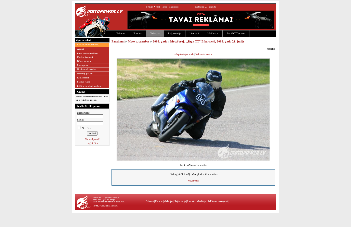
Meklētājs (212, 33)
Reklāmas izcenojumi (218, 201)
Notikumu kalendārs (86, 69)
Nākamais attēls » (203, 54)
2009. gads (160, 41)
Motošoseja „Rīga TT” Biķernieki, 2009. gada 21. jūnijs (207, 41)
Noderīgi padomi (85, 73)
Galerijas (155, 33)
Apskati (80, 49)
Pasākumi (118, 41)
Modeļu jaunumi (85, 57)
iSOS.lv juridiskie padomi (89, 86)
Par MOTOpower (236, 33)
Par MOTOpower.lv (101, 206)
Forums (137, 33)
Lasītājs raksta (83, 81)
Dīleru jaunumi (84, 61)
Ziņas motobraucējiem (87, 53)
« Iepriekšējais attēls (184, 54)
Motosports (82, 65)
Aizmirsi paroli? (92, 139)
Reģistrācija (174, 33)
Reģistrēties (174, 7)
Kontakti (114, 206)
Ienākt (164, 7)
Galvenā (120, 33)
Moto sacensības (139, 41)
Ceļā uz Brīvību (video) (88, 44)
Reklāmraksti (83, 77)
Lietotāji (194, 33)
